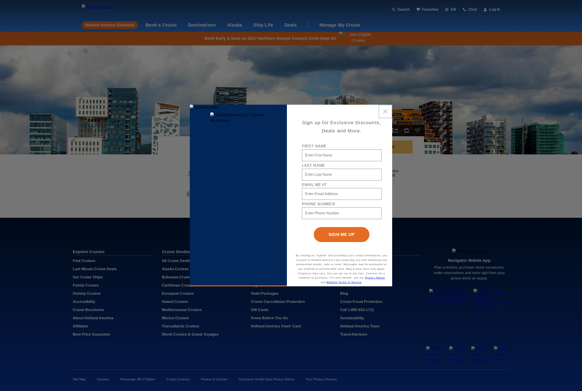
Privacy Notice (375, 277)
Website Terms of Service (343, 282)
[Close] (385, 111)
